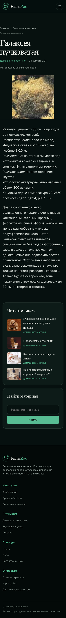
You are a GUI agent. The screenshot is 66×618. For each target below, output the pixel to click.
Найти (33, 420)
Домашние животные (24, 28)
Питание (7, 532)
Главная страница (13, 577)
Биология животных (15, 504)
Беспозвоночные (13, 560)
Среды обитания (12, 498)
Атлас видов (10, 492)
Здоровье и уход (12, 526)
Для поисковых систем (16, 589)
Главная (4, 28)
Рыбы (6, 555)
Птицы (6, 549)
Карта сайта (9, 583)
